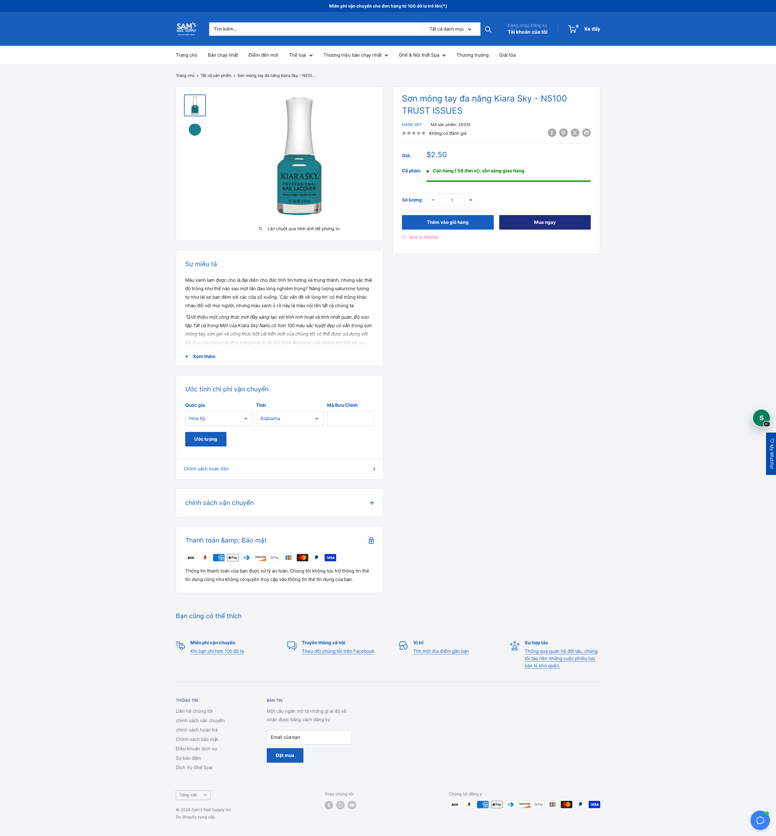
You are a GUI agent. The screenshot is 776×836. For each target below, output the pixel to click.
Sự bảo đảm (188, 758)
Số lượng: (412, 200)
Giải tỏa (507, 55)
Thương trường (473, 55)
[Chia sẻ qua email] (586, 132)
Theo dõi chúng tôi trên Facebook (338, 651)
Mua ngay (545, 222)
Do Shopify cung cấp (195, 816)
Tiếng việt (188, 795)
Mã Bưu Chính (342, 405)
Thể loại (297, 55)
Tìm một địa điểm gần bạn (441, 651)
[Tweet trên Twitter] (575, 132)
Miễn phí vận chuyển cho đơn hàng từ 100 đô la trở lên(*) (388, 5)
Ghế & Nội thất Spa (419, 55)
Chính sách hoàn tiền (206, 469)
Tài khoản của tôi (527, 32)
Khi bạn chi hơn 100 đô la (217, 651)
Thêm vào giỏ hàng (448, 222)
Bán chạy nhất (223, 55)
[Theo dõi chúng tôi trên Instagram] (340, 805)
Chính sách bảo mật (197, 739)
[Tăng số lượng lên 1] (470, 200)
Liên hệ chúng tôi (194, 711)
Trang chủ (186, 55)
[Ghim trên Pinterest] (563, 132)
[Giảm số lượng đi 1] (433, 200)
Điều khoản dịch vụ (196, 748)
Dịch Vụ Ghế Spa (194, 767)
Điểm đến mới (263, 55)
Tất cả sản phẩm (216, 75)
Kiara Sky (412, 124)
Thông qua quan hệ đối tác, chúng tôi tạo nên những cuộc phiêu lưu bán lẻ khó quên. (561, 658)
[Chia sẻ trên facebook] (552, 132)
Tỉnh (261, 405)
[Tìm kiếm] (488, 29)
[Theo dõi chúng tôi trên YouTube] (352, 805)
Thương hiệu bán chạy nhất (352, 55)
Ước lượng (205, 439)
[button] (420, 237)
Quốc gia (195, 405)
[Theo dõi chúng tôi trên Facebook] (329, 805)
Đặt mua (285, 755)
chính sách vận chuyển (200, 720)
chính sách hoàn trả (197, 730)
